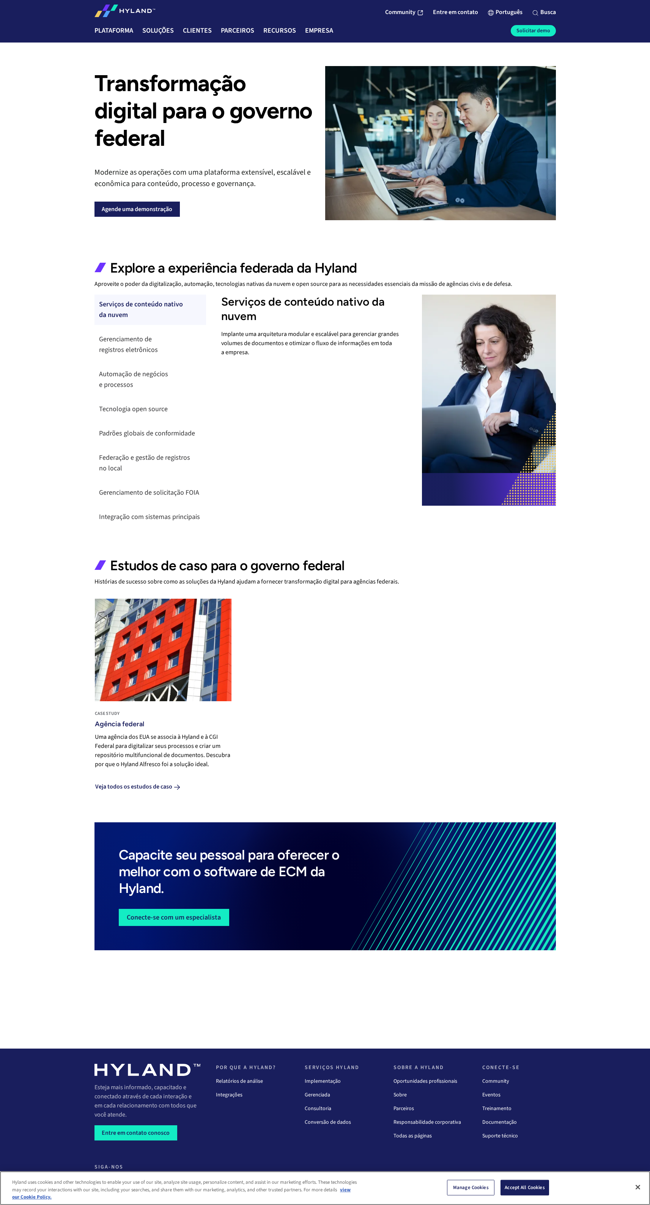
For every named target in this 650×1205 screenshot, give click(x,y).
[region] (325, 1188)
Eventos (491, 1095)
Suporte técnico (500, 1136)
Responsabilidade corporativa (427, 1122)
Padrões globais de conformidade (147, 433)
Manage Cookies (471, 1187)
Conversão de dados (328, 1122)
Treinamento (497, 1108)
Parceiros (403, 1108)
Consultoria (318, 1108)
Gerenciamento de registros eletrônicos (128, 344)
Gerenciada (317, 1095)
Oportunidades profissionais (425, 1081)
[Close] (638, 1187)
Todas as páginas (412, 1136)
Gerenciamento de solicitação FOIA (149, 492)
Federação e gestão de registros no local (144, 463)
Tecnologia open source (133, 409)
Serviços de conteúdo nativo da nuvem (141, 310)
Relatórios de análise (239, 1081)
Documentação (499, 1122)
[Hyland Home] (124, 13)
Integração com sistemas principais (149, 517)
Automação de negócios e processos (133, 379)
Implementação (323, 1081)
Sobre (400, 1095)
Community (495, 1081)
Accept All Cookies (525, 1187)
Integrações (229, 1095)
